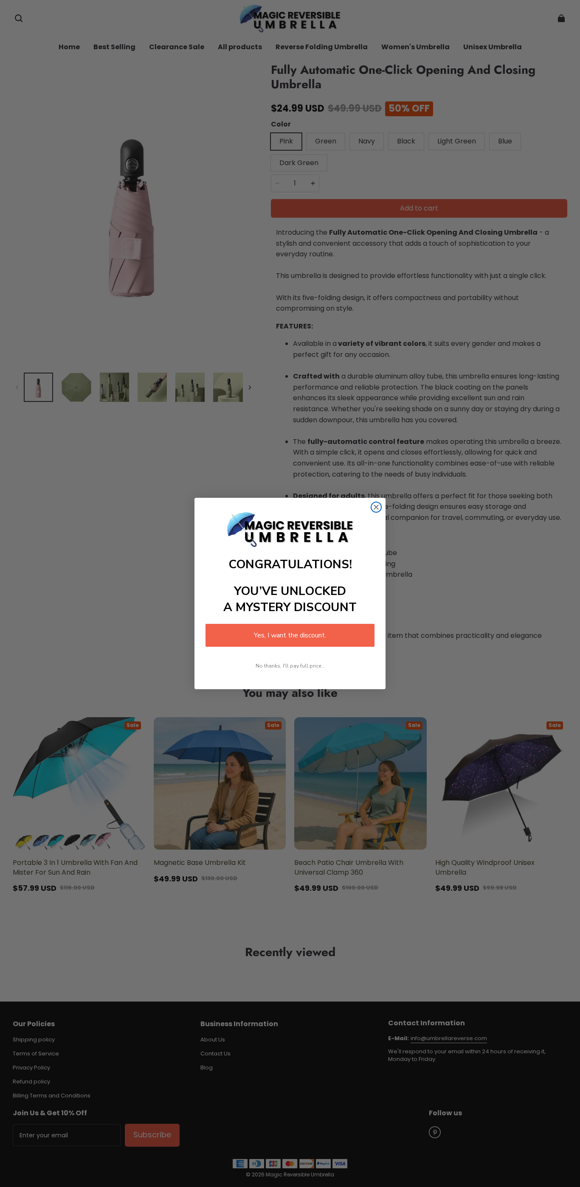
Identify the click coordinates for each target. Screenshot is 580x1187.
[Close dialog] (376, 507)
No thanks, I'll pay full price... (290, 665)
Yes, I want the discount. (290, 635)
